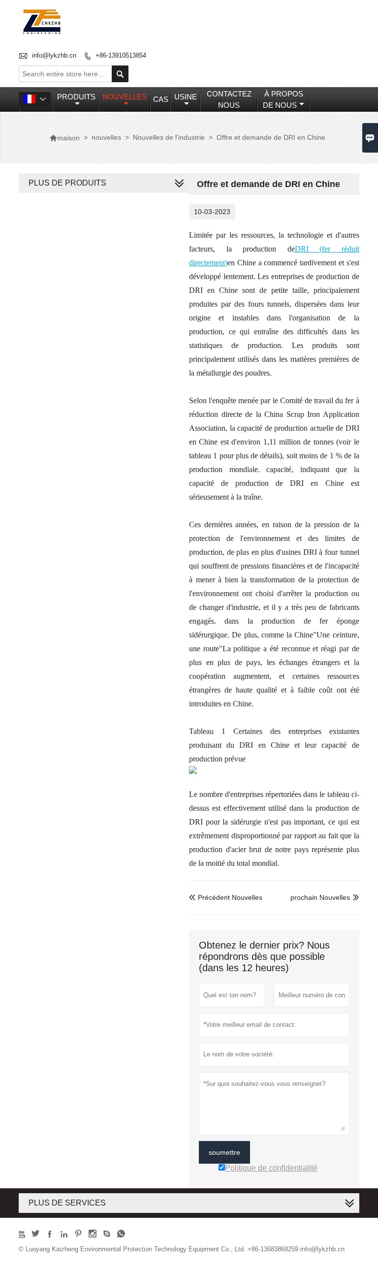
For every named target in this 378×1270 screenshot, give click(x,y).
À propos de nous (283, 99)
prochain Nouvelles (320, 897)
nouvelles (124, 97)
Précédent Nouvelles (225, 897)
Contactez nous (229, 99)
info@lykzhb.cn (54, 55)
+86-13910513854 (120, 55)
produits (76, 97)
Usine (185, 97)
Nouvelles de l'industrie (169, 137)
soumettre (224, 1152)
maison (64, 138)
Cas (160, 99)
